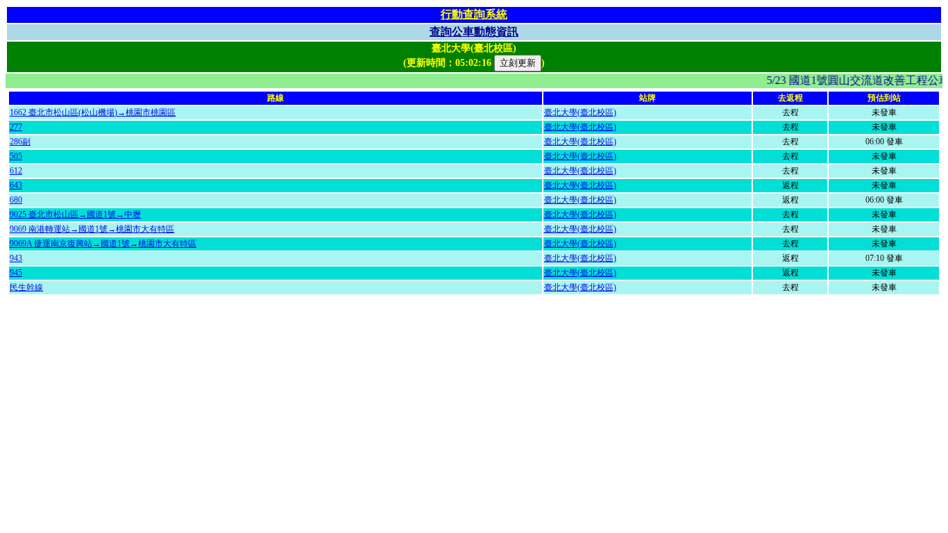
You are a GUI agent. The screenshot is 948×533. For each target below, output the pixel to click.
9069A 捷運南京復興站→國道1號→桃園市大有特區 (103, 243)
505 (16, 156)
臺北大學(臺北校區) (580, 112)
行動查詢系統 (474, 14)
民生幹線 (26, 287)
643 (16, 185)
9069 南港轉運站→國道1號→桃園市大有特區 (92, 229)
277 (16, 127)
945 (16, 273)
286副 (20, 141)
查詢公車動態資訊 (474, 31)
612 (16, 171)
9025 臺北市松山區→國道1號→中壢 (75, 214)
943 (16, 258)
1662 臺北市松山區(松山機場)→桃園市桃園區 (93, 112)
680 (16, 200)
